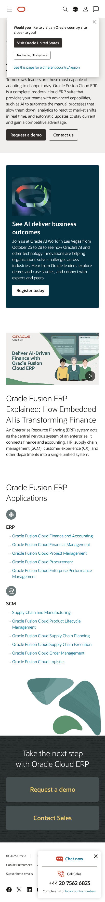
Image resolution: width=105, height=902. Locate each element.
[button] (9, 9)
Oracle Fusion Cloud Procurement (42, 561)
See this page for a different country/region (47, 67)
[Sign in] (86, 9)
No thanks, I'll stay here (32, 55)
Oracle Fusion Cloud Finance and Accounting (52, 535)
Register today (30, 290)
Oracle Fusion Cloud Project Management (49, 553)
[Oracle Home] (21, 9)
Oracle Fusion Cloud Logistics (38, 661)
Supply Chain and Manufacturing (41, 612)
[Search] (65, 9)
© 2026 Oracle (16, 856)
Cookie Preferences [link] (19, 865)
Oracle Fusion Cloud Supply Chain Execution (51, 644)
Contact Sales (52, 818)
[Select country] (75, 9)
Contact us (63, 134)
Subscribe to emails (19, 874)
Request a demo (26, 134)
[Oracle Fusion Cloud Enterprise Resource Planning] (52, 359)
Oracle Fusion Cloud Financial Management (51, 544)
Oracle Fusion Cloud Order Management (48, 653)
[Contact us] (96, 9)
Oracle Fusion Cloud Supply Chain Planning (51, 635)
